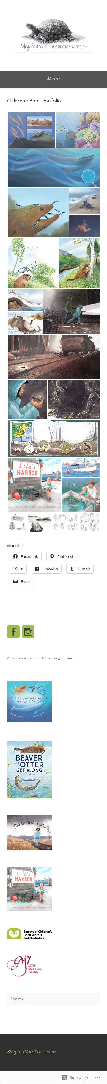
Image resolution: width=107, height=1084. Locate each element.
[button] (31, 130)
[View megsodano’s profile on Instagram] (28, 631)
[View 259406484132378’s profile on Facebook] (13, 631)
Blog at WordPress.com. (32, 1052)
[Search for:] (53, 999)
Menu (53, 79)
